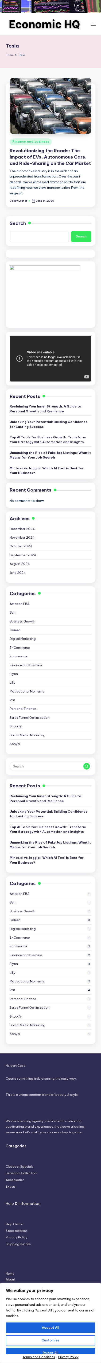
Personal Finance (23, 709)
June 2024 (18, 572)
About (10, 1279)
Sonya (15, 744)
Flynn (14, 674)
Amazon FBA (20, 604)
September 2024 (23, 555)
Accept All (50, 1328)
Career (15, 630)
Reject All (50, 1353)
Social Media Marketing (27, 735)
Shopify (16, 726)
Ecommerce (18, 656)
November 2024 (22, 537)
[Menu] (93, 24)
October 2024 (21, 546)
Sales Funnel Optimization (30, 717)
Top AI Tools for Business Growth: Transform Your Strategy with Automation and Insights (48, 439)
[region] (50, 1323)
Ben (13, 612)
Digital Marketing (23, 639)
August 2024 (20, 564)
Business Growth (22, 621)
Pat (12, 700)
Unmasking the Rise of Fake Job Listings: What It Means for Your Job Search (50, 455)
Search (18, 223)
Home (10, 1273)
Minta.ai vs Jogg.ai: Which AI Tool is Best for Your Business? (47, 470)
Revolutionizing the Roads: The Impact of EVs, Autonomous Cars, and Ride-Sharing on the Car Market (50, 157)
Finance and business (30, 141)
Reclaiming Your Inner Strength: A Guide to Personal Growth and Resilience (45, 408)
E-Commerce (20, 647)
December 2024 (22, 529)
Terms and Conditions (39, 1357)
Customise (50, 1340)
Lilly (13, 682)
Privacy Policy (68, 1357)
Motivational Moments (27, 691)
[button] (86, 766)
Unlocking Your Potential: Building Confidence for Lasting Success (49, 424)
